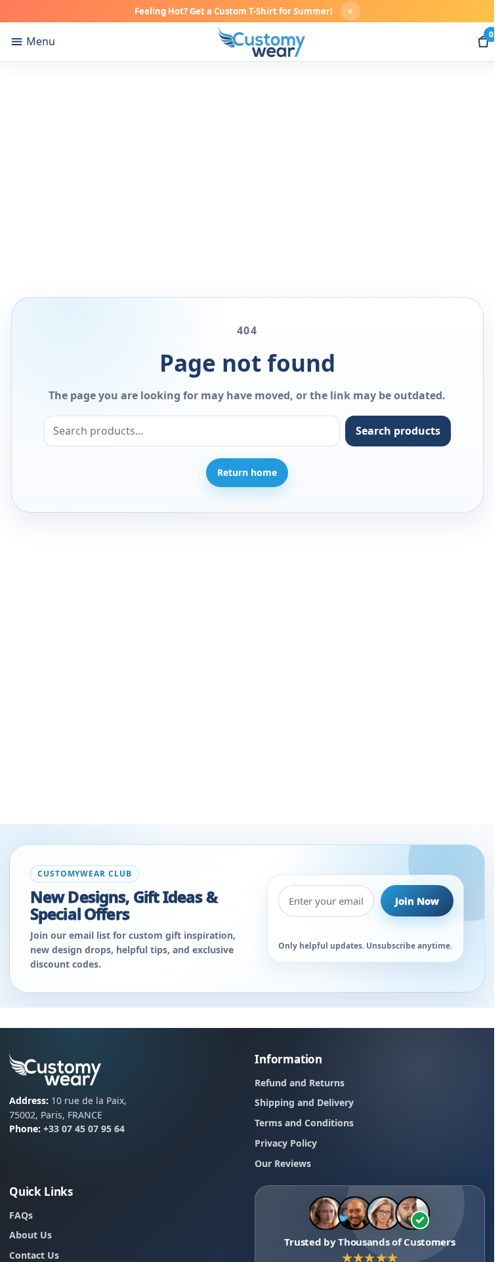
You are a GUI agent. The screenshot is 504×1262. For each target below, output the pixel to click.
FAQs (21, 1215)
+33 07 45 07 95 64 (84, 1129)
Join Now (417, 900)
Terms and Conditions (304, 1123)
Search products (398, 431)
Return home (247, 472)
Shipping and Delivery (304, 1103)
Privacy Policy (286, 1143)
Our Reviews (283, 1163)
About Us (30, 1235)
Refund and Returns (300, 1082)
